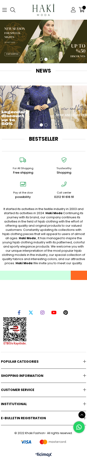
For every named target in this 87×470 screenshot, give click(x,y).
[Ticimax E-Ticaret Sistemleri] (43, 455)
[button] (41, 59)
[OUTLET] (43, 41)
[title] (43, 107)
